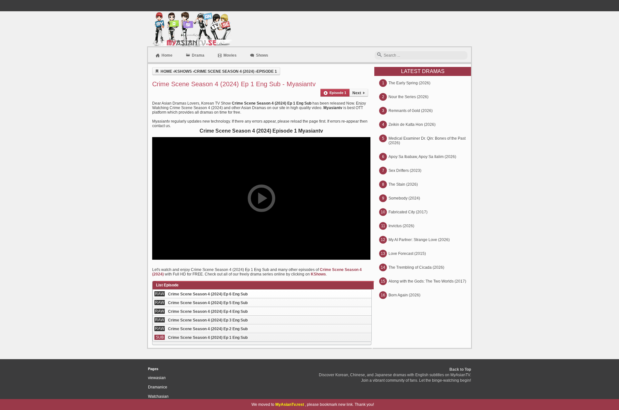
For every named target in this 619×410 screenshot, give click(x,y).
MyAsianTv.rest (289, 404)
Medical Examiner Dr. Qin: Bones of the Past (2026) (427, 140)
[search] (379, 55)
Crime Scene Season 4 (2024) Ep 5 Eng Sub (208, 303)
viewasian (157, 378)
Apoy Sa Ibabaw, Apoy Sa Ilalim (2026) (422, 156)
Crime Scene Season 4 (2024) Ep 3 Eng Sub (208, 320)
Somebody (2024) (404, 198)
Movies (230, 55)
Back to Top (460, 369)
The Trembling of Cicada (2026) (416, 267)
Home (167, 55)
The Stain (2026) (403, 184)
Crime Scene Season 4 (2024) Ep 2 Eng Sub (208, 329)
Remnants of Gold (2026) (410, 110)
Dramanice (157, 387)
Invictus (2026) (401, 226)
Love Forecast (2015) (407, 253)
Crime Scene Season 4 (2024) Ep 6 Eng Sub (208, 294)
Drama (198, 55)
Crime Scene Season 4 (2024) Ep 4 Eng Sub (208, 311)
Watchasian (158, 396)
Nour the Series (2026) (408, 97)
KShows (318, 274)
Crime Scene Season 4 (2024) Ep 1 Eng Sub (208, 337)
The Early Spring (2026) (409, 83)
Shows (262, 55)
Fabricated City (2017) (407, 212)
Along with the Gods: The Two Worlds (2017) (427, 281)
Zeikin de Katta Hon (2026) (412, 124)
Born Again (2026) (404, 295)
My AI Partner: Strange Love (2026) (419, 240)
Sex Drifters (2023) (404, 170)
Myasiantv (191, 28)
